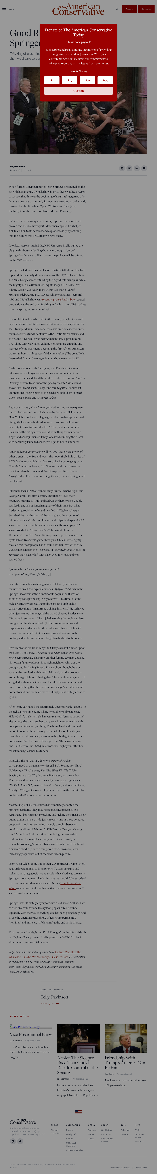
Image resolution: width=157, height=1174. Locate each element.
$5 (51, 80)
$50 (87, 80)
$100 (105, 80)
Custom (78, 91)
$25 (69, 80)
